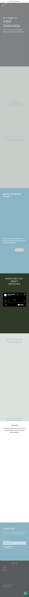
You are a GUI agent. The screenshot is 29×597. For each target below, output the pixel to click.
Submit (8, 547)
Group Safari (13, 182)
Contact (4, 570)
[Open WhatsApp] (25, 593)
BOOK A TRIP (15, 104)
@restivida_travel (14, 419)
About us (5, 566)
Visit (4, 568)
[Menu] (3, 5)
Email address (6, 540)
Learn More (19, 250)
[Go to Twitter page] (13, 563)
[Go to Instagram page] (16, 563)
